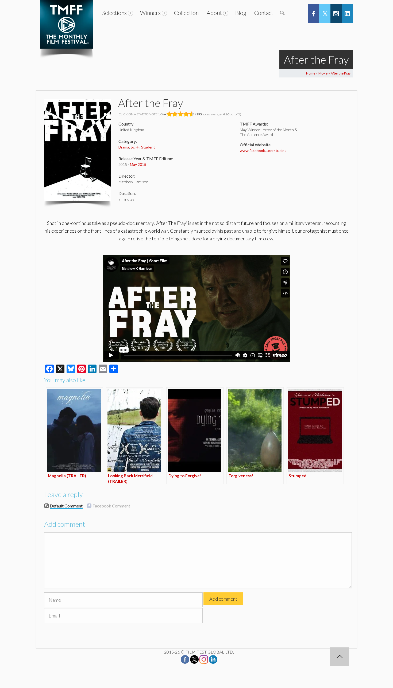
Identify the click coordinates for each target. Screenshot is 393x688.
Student (148, 147)
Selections (114, 12)
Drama (123, 147)
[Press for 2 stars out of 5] (175, 114)
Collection (186, 12)
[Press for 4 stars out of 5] (186, 114)
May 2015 (138, 164)
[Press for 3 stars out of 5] (180, 114)
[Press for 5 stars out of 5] (192, 114)
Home (310, 73)
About (214, 12)
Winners (150, 12)
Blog (240, 12)
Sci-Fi (135, 147)
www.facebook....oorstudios (263, 150)
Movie (323, 73)
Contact (263, 12)
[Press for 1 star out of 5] (169, 114)
